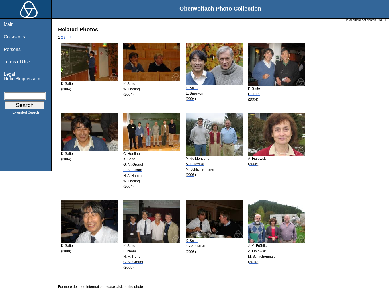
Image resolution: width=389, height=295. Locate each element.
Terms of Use (17, 61)
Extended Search (25, 112)
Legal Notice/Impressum (22, 76)
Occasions (14, 36)
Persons (12, 49)
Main (9, 24)
